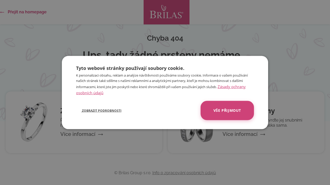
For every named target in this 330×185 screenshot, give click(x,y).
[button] (98, 110)
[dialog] (165, 92)
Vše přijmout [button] (227, 110)
